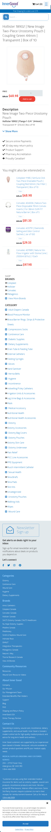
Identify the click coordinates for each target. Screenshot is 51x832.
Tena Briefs (12, 477)
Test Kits (11, 486)
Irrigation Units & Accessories (21, 393)
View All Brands (8, 661)
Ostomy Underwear (17, 447)
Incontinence (14, 383)
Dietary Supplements (18, 344)
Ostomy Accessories (16, 427)
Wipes (10, 506)
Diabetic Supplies (16, 339)
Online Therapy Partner (11, 718)
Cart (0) (38, 4)
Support (5, 699)
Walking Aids (13, 501)
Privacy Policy (29, 829)
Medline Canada (8, 627)
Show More (11, 131)
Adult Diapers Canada (18, 309)
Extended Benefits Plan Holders (15, 696)
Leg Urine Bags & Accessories (21, 398)
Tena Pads (12, 481)
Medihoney (6, 631)
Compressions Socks (18, 329)
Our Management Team (12, 692)
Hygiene (12, 378)
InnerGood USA (8, 714)
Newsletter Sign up (26, 530)
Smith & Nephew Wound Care (14, 635)
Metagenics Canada (10, 649)
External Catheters (16, 353)
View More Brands (17, 298)
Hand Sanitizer (14, 368)
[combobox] (25, 17)
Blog (4, 703)
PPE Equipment (14, 462)
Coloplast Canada (9, 609)
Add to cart (27, 99)
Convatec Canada (9, 613)
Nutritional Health (15, 413)
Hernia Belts (14, 373)
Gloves (11, 363)
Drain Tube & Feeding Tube (20, 349)
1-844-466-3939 (8, 769)
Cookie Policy (19, 829)
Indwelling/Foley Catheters (20, 388)
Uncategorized (14, 491)
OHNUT (5, 642)
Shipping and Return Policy (13, 711)
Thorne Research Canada (12, 657)
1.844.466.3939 (8, 797)
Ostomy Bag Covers (17, 432)
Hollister (11, 286)
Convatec (11, 290)
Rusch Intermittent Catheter (20, 467)
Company (6, 685)
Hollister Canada (8, 616)
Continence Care (16, 334)
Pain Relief (12, 452)
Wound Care (14, 511)
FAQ (4, 707)
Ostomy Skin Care (15, 442)
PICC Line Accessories (17, 457)
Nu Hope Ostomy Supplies (12, 624)
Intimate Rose (8, 638)
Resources (6, 671)
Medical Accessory (17, 408)
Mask (9, 403)
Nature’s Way (7, 653)
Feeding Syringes (15, 358)
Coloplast (11, 282)
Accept (25, 824)
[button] (47, 803)
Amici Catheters (8, 605)
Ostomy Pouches (16, 437)
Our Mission (7, 688)
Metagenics (12, 294)
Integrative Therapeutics (12, 646)
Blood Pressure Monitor (18, 314)
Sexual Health (14, 472)
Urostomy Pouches (17, 496)
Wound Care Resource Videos (14, 674)
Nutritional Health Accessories (21, 417)
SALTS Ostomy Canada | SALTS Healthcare (19, 620)
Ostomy (12, 422)
